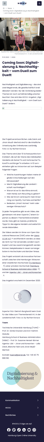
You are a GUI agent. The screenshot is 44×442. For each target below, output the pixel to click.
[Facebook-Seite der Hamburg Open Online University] (9, 430)
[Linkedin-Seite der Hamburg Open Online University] (24, 430)
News (10, 8)
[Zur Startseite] (22, 3)
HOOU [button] (8, 407)
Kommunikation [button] (12, 400)
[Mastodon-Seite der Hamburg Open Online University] (14, 430)
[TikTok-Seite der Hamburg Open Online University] (19, 430)
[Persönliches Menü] (39, 3)
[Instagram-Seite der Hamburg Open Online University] (34, 430)
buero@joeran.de (17, 355)
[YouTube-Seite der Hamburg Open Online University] (29, 430)
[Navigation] (4, 3)
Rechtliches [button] (10, 415)
